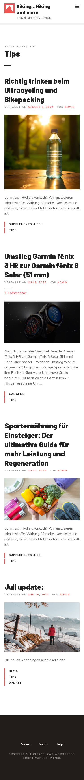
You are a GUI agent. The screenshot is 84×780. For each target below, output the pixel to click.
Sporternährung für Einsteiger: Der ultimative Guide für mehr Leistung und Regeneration (36, 444)
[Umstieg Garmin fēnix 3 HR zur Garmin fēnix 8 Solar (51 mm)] (42, 303)
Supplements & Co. (25, 224)
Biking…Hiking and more (33, 9)
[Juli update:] (42, 605)
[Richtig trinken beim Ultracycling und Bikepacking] (42, 117)
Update (15, 682)
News (13, 670)
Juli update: (24, 586)
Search (26, 744)
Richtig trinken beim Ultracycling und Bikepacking (36, 90)
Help (59, 744)
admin (70, 107)
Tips (13, 230)
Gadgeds (17, 394)
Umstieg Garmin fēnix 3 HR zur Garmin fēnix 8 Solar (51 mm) (41, 265)
